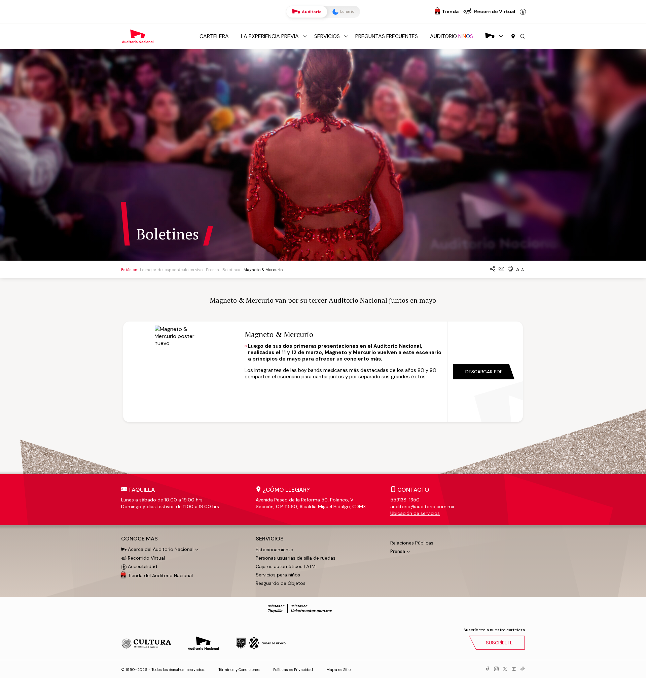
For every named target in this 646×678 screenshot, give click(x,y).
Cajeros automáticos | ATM (286, 566)
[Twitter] (505, 669)
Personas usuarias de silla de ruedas (295, 558)
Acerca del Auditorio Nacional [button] (160, 549)
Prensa (212, 269)
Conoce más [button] (139, 538)
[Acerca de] (490, 36)
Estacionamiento (274, 550)
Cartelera (214, 36)
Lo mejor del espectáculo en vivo (171, 269)
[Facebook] (487, 669)
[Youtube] (513, 669)
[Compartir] (492, 269)
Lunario (346, 11)
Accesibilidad (523, 12)
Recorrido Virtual (146, 558)
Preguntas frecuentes (386, 36)
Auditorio (311, 11)
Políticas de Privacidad (293, 669)
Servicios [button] (270, 538)
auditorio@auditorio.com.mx (422, 506)
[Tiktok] (522, 669)
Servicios (327, 36)
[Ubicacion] (513, 37)
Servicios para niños (278, 575)
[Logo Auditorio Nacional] (138, 35)
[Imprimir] (510, 269)
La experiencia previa (270, 36)
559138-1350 (405, 500)
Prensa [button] (397, 551)
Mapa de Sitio (338, 669)
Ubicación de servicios (415, 513)
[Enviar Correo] (501, 269)
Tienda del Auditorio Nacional (160, 575)
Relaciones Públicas (411, 543)
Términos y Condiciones (239, 669)
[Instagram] (496, 669)
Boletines (231, 269)
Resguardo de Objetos (281, 583)
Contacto (413, 489)
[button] (522, 37)
